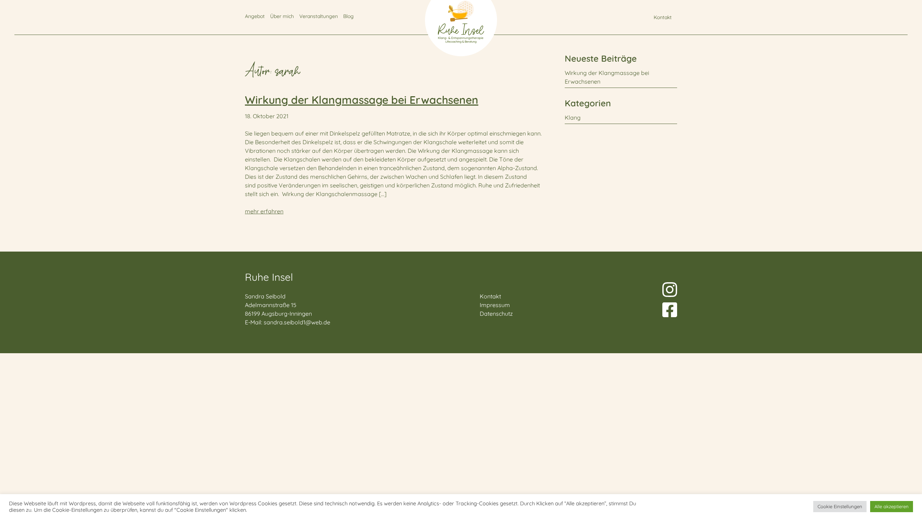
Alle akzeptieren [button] (891, 506)
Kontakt (663, 17)
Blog (348, 16)
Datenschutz (496, 313)
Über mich (282, 16)
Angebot (255, 16)
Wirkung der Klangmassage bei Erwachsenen (361, 100)
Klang (573, 117)
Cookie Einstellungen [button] (840, 506)
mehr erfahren (264, 211)
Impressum (495, 305)
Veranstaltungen (318, 16)
